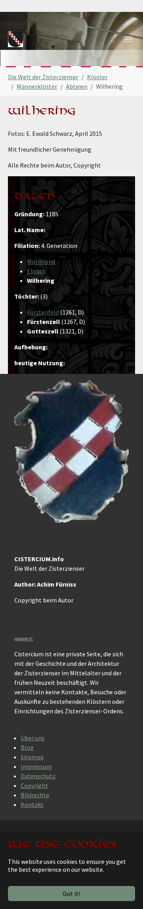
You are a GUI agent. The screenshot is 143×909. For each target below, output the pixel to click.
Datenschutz (38, 776)
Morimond (41, 261)
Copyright (34, 785)
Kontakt (32, 804)
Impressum (36, 766)
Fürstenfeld (43, 312)
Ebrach (36, 271)
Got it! (71, 894)
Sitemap (32, 757)
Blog (27, 747)
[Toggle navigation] (128, 39)
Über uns (32, 738)
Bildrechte (35, 795)
